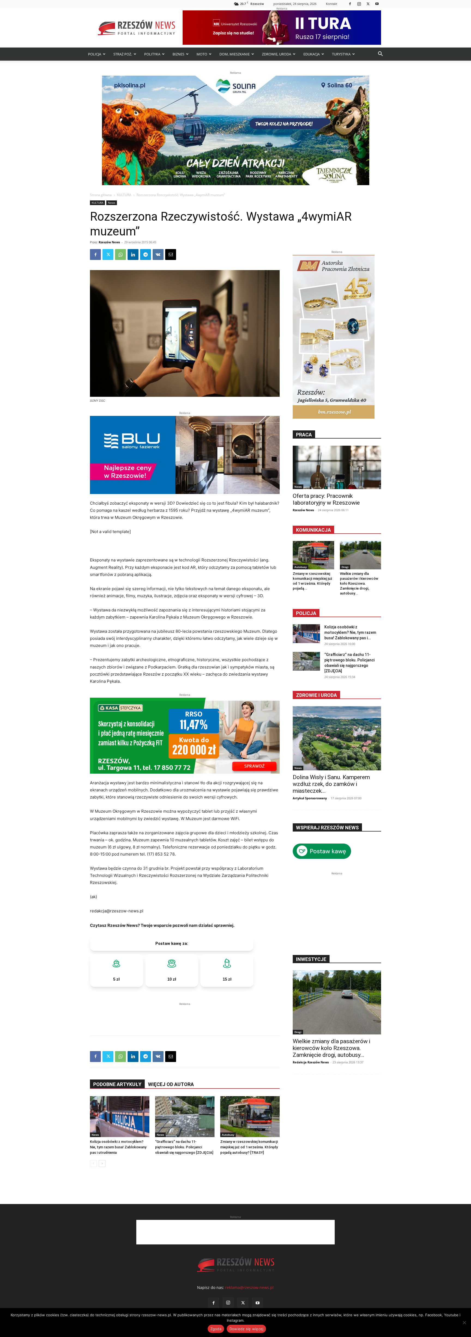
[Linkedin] (133, 254)
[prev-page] (93, 1163)
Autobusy (228, 1135)
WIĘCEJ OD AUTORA (171, 1084)
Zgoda (215, 1329)
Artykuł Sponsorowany (310, 798)
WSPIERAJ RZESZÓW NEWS (327, 827)
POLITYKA (152, 54)
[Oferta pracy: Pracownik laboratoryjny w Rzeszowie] (337, 467)
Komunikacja (313, 530)
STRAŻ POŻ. (122, 54)
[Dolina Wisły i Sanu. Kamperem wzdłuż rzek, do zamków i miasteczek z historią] (337, 738)
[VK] (158, 254)
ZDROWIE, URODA (276, 54)
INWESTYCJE (311, 959)
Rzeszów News (109, 242)
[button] (380, 54)
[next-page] (102, 1163)
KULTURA (124, 195)
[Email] (170, 254)
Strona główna (101, 195)
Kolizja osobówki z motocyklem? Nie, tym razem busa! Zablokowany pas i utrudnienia (118, 1147)
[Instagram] (359, 3)
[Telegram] (145, 254)
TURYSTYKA (341, 54)
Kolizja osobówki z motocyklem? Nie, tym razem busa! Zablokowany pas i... (350, 632)
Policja (306, 613)
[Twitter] (368, 3)
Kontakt (331, 4)
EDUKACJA (311, 54)
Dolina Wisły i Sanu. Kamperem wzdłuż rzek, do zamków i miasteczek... (331, 784)
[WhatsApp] (120, 254)
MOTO (202, 54)
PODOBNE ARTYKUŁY (117, 1084)
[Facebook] (350, 3)
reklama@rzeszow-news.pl (249, 1287)
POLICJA (94, 54)
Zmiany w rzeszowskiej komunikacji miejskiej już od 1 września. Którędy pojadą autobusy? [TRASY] (249, 1147)
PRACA (304, 434)
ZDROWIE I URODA (316, 695)
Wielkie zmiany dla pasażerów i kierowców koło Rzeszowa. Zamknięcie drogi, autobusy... (359, 583)
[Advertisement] (185, 1015)
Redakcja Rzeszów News (311, 1062)
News (111, 203)
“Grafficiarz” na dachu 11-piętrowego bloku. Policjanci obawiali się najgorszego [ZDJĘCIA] (184, 1147)
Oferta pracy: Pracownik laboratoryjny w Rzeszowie (326, 499)
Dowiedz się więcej (247, 1329)
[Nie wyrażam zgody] (464, 1322)
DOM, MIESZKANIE (234, 54)
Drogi (345, 567)
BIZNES (178, 54)
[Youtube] (377, 3)
